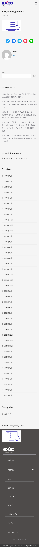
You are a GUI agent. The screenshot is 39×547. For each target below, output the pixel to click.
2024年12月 (8, 275)
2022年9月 (8, 384)
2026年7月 (8, 181)
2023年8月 (8, 357)
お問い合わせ (12, 532)
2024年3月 (8, 318)
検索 (3, 72)
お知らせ (7, 414)
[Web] (14, 55)
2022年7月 (8, 390)
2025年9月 (8, 236)
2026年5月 (8, 192)
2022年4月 (8, 395)
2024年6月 (8, 307)
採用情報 (10, 488)
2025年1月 (8, 269)
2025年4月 (8, 258)
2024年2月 (8, 324)
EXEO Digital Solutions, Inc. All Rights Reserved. (20, 546)
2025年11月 (8, 225)
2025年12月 (8, 220)
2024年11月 (8, 280)
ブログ (10, 505)
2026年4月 (8, 198)
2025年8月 (8, 242)
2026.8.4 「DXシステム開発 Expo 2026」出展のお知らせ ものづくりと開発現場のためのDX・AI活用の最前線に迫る (19, 115)
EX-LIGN (11, 496)
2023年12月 (8, 335)
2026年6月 (8, 187)
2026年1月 (8, 214)
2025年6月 (8, 247)
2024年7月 (8, 302)
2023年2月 (8, 379)
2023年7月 (8, 362)
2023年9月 (8, 351)
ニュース (10, 479)
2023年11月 (8, 340)
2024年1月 (8, 329)
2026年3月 (8, 203)
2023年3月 (8, 373)
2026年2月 (8, 209)
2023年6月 (8, 368)
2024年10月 (8, 285)
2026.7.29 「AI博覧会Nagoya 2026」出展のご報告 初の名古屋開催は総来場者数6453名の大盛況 (19, 138)
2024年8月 (8, 297)
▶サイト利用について (20, 540)
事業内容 (10, 470)
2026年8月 (8, 176)
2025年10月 (8, 231)
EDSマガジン (12, 514)
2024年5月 (8, 313)
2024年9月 (8, 291)
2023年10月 (8, 346)
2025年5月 (8, 253)
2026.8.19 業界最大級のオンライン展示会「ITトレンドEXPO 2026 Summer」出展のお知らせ (19, 104)
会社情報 (10, 460)
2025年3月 (8, 264)
